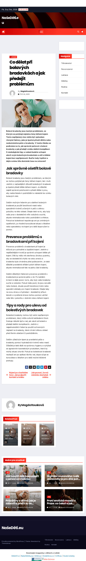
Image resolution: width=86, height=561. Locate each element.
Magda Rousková (27, 91)
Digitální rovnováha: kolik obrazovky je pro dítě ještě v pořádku (63, 479)
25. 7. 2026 (53, 507)
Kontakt (64, 93)
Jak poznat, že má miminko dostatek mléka (39, 375)
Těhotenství (66, 63)
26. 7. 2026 (12, 483)
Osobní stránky (69, 556)
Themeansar (6, 543)
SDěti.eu (38, 556)
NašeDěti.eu (12, 527)
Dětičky (64, 81)
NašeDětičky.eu (27, 556)
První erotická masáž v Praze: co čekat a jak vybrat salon (61, 503)
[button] (78, 32)
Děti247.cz (15, 556)
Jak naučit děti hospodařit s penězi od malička (22, 477)
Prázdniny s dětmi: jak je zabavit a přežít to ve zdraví (21, 503)
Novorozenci (67, 69)
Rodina (64, 87)
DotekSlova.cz (48, 556)
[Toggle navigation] (41, 31)
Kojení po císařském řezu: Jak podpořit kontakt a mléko (18, 375)
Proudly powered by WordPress (13, 541)
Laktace (13, 57)
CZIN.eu (58, 556)
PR (8, 472)
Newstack (34, 541)
